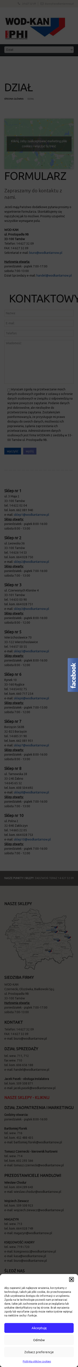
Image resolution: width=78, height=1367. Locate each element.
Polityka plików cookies (37, 1361)
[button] (71, 1279)
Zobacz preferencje (39, 1352)
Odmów (39, 1340)
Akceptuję (39, 1328)
